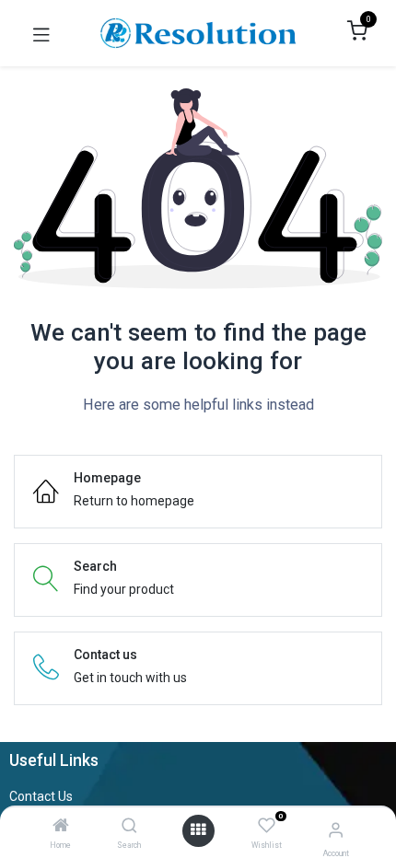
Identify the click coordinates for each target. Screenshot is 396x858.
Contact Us (41, 796)
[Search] (129, 826)
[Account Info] (335, 830)
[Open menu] (198, 830)
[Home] (60, 826)
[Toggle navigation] (41, 33)
